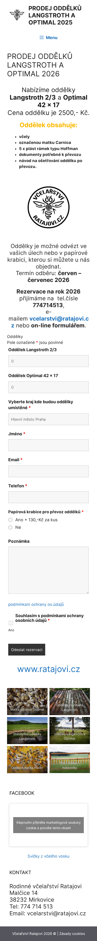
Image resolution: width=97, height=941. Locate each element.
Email (15, 459)
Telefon (17, 485)
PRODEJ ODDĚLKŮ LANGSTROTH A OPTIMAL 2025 (54, 15)
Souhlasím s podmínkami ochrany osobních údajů (49, 618)
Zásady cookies (72, 933)
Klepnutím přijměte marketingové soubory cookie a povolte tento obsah (48, 825)
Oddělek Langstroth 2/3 (32, 349)
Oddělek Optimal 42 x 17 (33, 375)
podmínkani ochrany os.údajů (36, 604)
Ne (18, 527)
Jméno (16, 433)
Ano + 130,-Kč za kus (36, 519)
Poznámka (18, 541)
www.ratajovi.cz (48, 669)
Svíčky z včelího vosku (48, 856)
